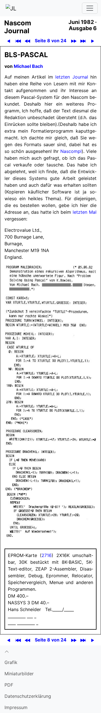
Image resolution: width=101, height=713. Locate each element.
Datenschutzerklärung (27, 696)
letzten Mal (85, 212)
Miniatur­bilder (19, 673)
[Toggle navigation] (90, 8)
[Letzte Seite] (83, 40)
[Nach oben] (50, 651)
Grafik (10, 662)
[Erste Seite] (18, 40)
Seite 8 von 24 (50, 40)
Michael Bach (28, 66)
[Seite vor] (92, 40)
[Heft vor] (74, 40)
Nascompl (71, 151)
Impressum (15, 707)
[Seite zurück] (8, 40)
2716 (47, 555)
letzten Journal (71, 77)
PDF (8, 685)
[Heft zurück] (27, 40)
